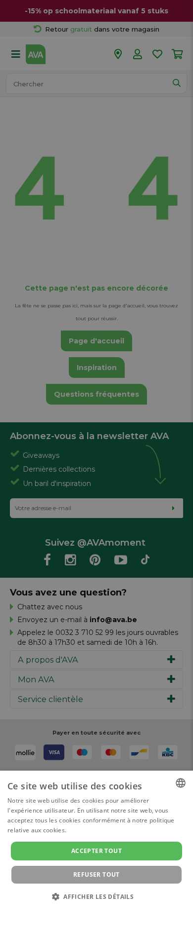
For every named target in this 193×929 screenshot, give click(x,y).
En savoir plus (88, 830)
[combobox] (181, 783)
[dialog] (96, 850)
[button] (96, 896)
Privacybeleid (90, 910)
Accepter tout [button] (96, 851)
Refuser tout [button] (96, 874)
